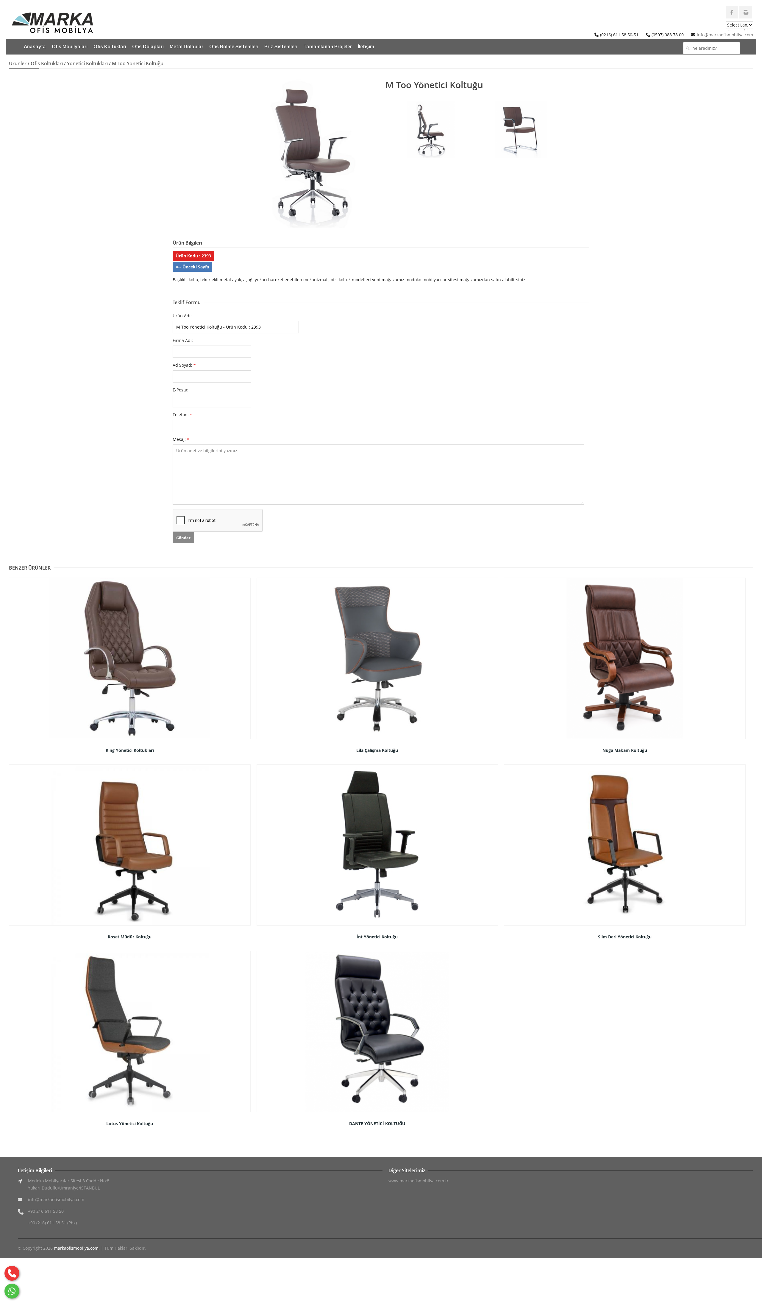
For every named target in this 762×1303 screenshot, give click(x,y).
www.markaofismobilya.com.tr (418, 1181)
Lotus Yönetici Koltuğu (129, 1123)
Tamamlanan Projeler (327, 46)
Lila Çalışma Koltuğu (377, 750)
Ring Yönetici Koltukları (130, 750)
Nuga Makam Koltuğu (624, 750)
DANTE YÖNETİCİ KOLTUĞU (377, 1123)
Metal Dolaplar (186, 46)
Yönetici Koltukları (87, 63)
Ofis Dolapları (148, 46)
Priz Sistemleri (280, 46)
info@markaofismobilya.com (725, 35)
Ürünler (17, 63)
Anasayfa (35, 46)
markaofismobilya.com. (77, 1248)
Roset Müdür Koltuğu (130, 937)
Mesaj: (181, 439)
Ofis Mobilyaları (70, 46)
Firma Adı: (183, 340)
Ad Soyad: (184, 365)
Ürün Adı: (182, 315)
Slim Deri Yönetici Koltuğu (625, 937)
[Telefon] (11, 1273)
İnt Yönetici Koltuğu (377, 937)
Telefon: (182, 414)
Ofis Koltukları (109, 46)
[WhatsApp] (11, 1291)
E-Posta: (180, 390)
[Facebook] (732, 12)
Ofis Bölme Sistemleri (233, 46)
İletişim (366, 46)
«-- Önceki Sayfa (192, 267)
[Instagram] (745, 12)
